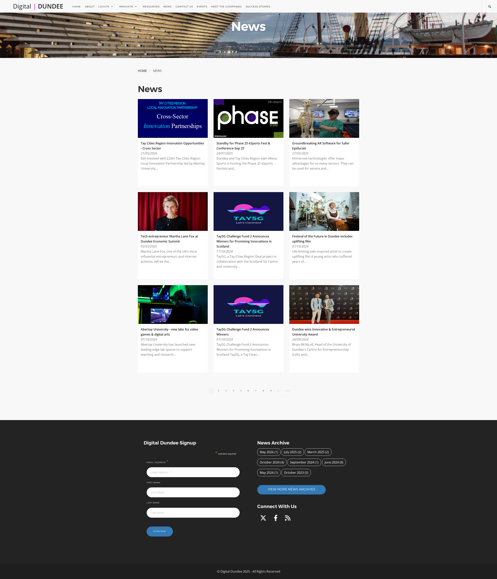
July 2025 (290, 452)
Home (76, 6)
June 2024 (332, 462)
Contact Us (184, 6)
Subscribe (159, 531)
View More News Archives (291, 489)
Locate (103, 6)
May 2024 (267, 472)
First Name (154, 482)
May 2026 (267, 452)
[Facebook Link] (276, 519)
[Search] (489, 6)
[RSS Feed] (287, 519)
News (167, 6)
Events (202, 6)
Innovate (126, 6)
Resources (151, 6)
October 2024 (270, 462)
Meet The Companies (226, 6)
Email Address (157, 461)
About (90, 6)
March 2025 (315, 452)
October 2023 (294, 472)
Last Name (153, 502)
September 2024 (302, 462)
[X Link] (264, 519)
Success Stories (258, 6)
